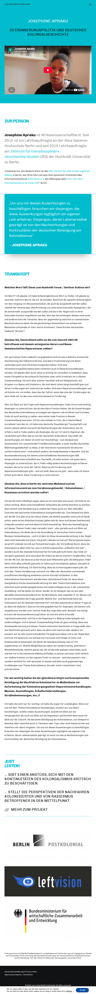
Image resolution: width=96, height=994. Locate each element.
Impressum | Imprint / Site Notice (18, 975)
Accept (82, 990)
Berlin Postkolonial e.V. (32, 953)
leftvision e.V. (52, 953)
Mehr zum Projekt (29, 809)
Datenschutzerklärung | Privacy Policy (20, 972)
